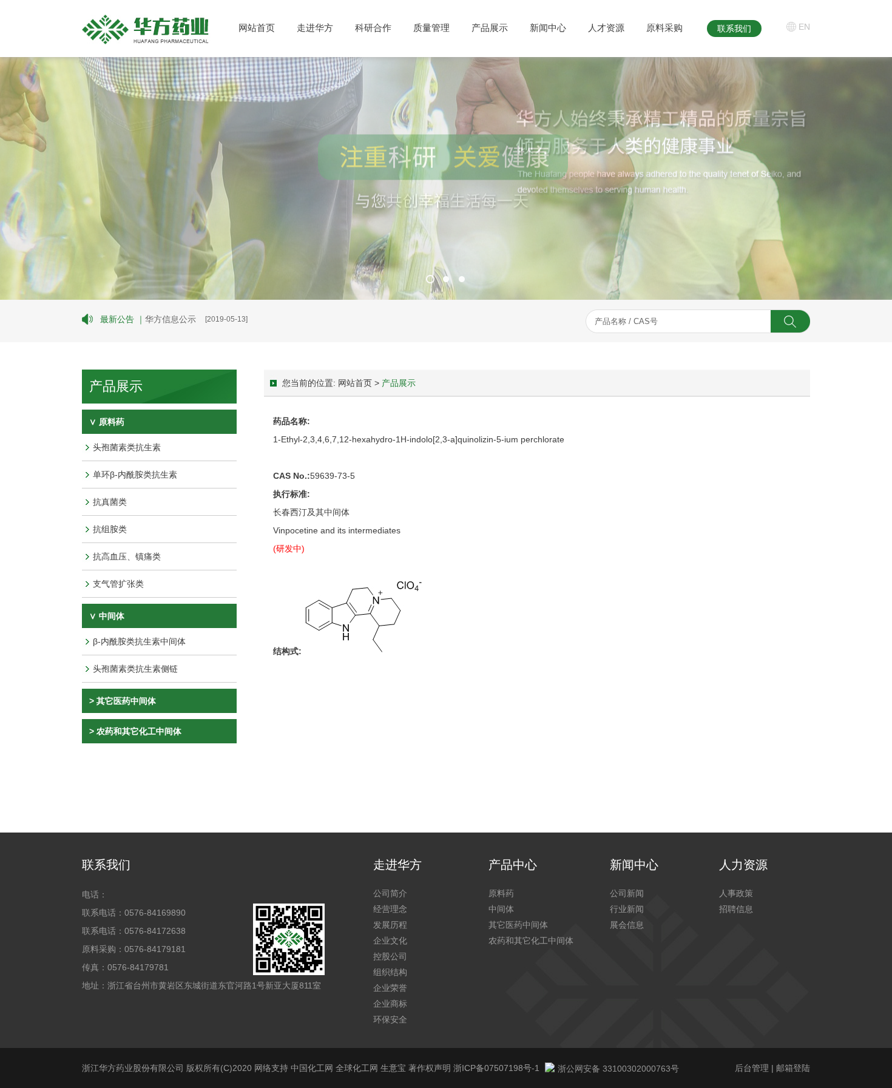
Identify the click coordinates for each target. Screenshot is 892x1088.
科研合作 (373, 27)
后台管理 (752, 1068)
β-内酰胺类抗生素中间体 (139, 641)
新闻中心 (548, 27)
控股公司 (390, 956)
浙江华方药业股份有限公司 (133, 1068)
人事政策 (736, 893)
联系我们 (734, 28)
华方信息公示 (170, 319)
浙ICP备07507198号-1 (496, 1068)
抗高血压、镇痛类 (127, 556)
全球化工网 (357, 1068)
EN (804, 27)
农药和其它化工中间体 (138, 731)
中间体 (501, 909)
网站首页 (256, 27)
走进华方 (315, 27)
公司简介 (390, 893)
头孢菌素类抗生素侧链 (135, 669)
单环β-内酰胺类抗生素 (135, 474)
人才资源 (606, 27)
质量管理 (431, 27)
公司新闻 (627, 893)
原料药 (501, 893)
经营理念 (390, 909)
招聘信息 (736, 909)
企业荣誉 (390, 988)
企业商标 (390, 1004)
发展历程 (390, 925)
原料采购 (664, 27)
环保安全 (390, 1019)
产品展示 (489, 27)
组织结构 (390, 972)
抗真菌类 (110, 502)
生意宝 (393, 1068)
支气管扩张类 (118, 584)
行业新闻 (627, 909)
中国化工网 (312, 1068)
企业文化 (390, 940)
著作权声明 (430, 1068)
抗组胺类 (110, 529)
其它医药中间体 (126, 701)
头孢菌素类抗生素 (127, 447)
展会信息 (627, 925)
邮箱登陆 (793, 1068)
